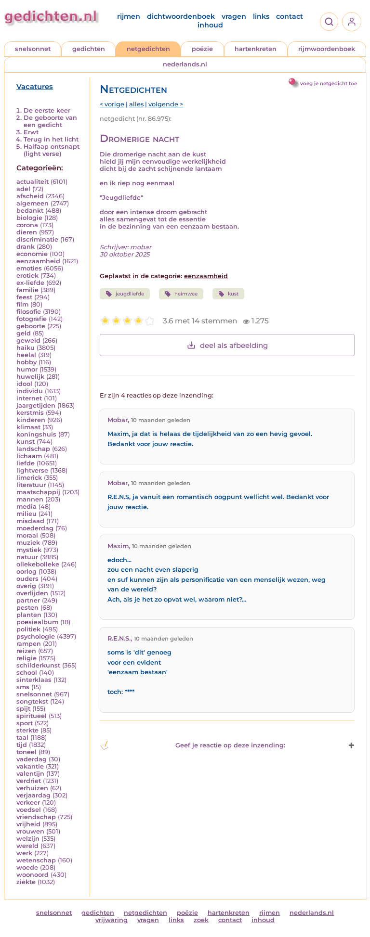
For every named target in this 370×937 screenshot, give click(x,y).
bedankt (29, 210)
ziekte (26, 882)
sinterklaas (34, 679)
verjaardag (33, 795)
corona (27, 225)
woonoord (32, 874)
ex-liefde (30, 282)
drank (25, 246)
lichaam (29, 456)
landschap (33, 448)
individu (29, 391)
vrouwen (30, 831)
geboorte (30, 326)
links (261, 16)
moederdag (34, 528)
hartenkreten (256, 48)
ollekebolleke (37, 564)
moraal (27, 535)
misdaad (30, 521)
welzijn (28, 838)
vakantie (30, 766)
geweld (28, 340)
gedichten (88, 48)
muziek (28, 542)
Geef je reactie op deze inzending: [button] (230, 745)
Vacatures (34, 86)
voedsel (28, 809)
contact (289, 16)
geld (23, 333)
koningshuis (36, 434)
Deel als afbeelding (234, 345)
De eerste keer (47, 110)
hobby (26, 362)
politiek (28, 629)
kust (233, 294)
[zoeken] (329, 22)
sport (24, 723)
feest (24, 297)
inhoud (210, 25)
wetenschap (36, 860)
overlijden (32, 593)
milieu (26, 513)
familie (27, 290)
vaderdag (31, 759)
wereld (27, 845)
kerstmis (30, 412)
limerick (29, 477)
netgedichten (148, 48)
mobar (140, 247)
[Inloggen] (351, 21)
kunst (25, 441)
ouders (27, 578)
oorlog (26, 571)
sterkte (27, 730)
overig (26, 586)
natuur (27, 557)
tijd (21, 744)
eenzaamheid (38, 261)
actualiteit (32, 181)
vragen (234, 16)
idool (24, 383)
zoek (201, 920)
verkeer (28, 802)
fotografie (31, 318)
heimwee (186, 294)
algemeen (32, 203)
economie (32, 253)
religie (26, 658)
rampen (28, 643)
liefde (25, 463)
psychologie (35, 636)
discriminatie (37, 239)
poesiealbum (37, 622)
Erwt (31, 132)
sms (22, 687)
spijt (23, 708)
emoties (29, 268)
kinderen (30, 420)
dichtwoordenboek (181, 16)
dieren (26, 232)
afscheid (30, 196)
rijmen (128, 16)
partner (28, 600)
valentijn (30, 773)
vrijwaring (111, 920)
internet (29, 398)
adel (23, 189)
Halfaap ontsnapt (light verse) (51, 150)
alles (136, 104)
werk (24, 853)
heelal (26, 355)
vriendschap (36, 817)
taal (22, 737)
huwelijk (30, 376)
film (22, 304)
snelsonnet (33, 48)
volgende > (165, 104)
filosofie (28, 311)
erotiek (27, 275)
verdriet (28, 780)
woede (27, 867)
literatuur (31, 484)
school (26, 672)
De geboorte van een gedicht (50, 121)
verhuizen (32, 788)
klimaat (28, 427)
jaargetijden (35, 405)
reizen (26, 651)
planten (28, 614)
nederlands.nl (185, 64)
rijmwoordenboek (326, 48)
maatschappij (38, 492)
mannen (29, 499)
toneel (26, 752)
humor (27, 369)
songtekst (32, 701)
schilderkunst (38, 665)
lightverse (32, 470)
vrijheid (28, 824)
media (26, 506)
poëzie (202, 48)
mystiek (28, 549)
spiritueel (31, 715)
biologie (29, 217)
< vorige (112, 104)
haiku (25, 347)
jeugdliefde (130, 294)
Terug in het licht (51, 139)
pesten (27, 607)
